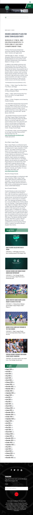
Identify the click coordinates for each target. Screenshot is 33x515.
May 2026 (8, 376)
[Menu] (29, 6)
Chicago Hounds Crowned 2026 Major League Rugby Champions (16, 355)
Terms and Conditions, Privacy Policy (16, 500)
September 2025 (10, 393)
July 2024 (8, 423)
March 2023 (9, 451)
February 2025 (9, 408)
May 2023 (8, 447)
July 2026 (8, 371)
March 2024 (9, 432)
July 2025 (8, 397)
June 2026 (8, 373)
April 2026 (8, 378)
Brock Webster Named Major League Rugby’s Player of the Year (15, 301)
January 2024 (9, 436)
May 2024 (8, 427)
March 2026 (9, 380)
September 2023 (10, 444)
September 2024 (10, 419)
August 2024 (9, 421)
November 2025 (9, 389)
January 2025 (9, 410)
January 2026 (9, 384)
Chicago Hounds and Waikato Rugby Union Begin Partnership (15, 272)
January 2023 (9, 455)
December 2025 (9, 386)
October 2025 (9, 391)
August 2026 (9, 369)
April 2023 (8, 449)
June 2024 (8, 425)
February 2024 (9, 434)
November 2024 (9, 414)
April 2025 (8, 404)
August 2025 (9, 395)
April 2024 (8, 429)
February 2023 (9, 453)
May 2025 (8, 401)
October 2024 (9, 416)
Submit (16, 494)
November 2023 (9, 440)
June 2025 (8, 399)
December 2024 (9, 412)
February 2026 (9, 382)
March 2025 (9, 406)
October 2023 (9, 442)
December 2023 (9, 438)
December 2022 (9, 457)
